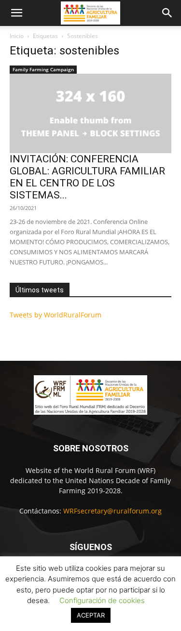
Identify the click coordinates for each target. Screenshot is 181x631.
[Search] (167, 13)
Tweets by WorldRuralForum (55, 314)
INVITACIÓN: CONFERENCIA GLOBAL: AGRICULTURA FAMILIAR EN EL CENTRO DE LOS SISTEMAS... (87, 177)
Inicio (17, 36)
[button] (16, 13)
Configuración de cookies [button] (102, 600)
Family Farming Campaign (43, 69)
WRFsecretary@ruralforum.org (112, 510)
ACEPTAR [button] (91, 615)
